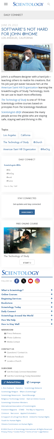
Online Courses (9, 294)
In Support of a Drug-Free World (14, 417)
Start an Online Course (36, 399)
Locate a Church (14, 361)
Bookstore (6, 302)
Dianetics (19, 388)
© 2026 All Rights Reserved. (26, 429)
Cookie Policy (19, 432)
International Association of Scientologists (18, 406)
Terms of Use (31, 432)
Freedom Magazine (9, 409)
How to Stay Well (10, 186)
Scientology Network (33, 388)
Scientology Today (11, 307)
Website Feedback (15, 356)
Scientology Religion (9, 391)
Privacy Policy (6, 432)
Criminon (5, 413)
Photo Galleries (14, 337)
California (25, 135)
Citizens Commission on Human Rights (17, 424)
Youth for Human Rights (11, 420)
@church (37, 142)
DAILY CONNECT (27, 159)
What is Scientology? (12, 290)
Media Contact (13, 341)
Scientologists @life (12, 165)
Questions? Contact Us (17, 352)
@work (9, 177)
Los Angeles (9, 135)
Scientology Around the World (17, 315)
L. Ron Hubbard (7, 388)
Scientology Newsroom (11, 395)
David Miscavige (28, 395)
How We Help (8, 319)
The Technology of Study (13, 99)
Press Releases (14, 333)
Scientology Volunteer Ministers (14, 402)
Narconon (15, 413)
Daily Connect (8, 311)
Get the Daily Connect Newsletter (22, 371)
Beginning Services (11, 298)
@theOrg (45, 149)
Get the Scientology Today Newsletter (24, 376)
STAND (21, 409)
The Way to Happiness (35, 409)
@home (9, 180)
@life (8, 169)
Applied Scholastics (28, 413)
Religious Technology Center (13, 399)
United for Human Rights (39, 417)
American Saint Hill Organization (19, 87)
